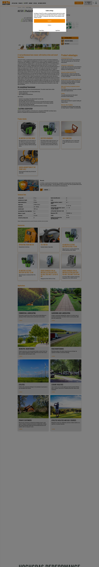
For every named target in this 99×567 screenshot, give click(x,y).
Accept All (49, 21)
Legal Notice (58, 30)
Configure (49, 25)
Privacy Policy (41, 30)
